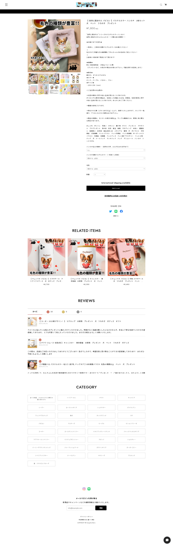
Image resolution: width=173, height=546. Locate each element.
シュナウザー (101, 408)
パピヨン (41, 423)
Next (77, 46)
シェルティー (131, 439)
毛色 (88, 165)
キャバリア (131, 398)
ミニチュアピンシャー (71, 439)
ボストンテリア (102, 447)
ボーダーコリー (132, 447)
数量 (88, 175)
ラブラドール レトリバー (42, 439)
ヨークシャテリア (71, 408)
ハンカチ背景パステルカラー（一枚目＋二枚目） (103, 155)
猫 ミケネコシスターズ (41, 463)
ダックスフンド (102, 415)
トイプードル (71, 398)
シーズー (41, 408)
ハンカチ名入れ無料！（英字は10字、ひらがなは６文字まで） (107, 147)
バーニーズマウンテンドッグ (41, 447)
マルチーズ (71, 423)
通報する (116, 216)
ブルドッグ (131, 455)
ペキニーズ (101, 455)
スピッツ (101, 439)
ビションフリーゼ (131, 423)
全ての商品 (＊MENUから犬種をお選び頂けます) (41, 399)
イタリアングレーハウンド (101, 431)
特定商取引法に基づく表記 (86, 520)
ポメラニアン (131, 408)
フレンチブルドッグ (41, 415)
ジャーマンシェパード (71, 447)
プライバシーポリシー (86, 517)
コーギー (41, 431)
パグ (131, 415)
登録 (101, 508)
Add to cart (116, 188)
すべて (35, 311)
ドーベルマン (71, 455)
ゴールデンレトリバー (71, 431)
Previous (31, 46)
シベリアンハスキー (41, 455)
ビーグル (101, 423)
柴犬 (71, 415)
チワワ (101, 398)
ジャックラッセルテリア (131, 431)
